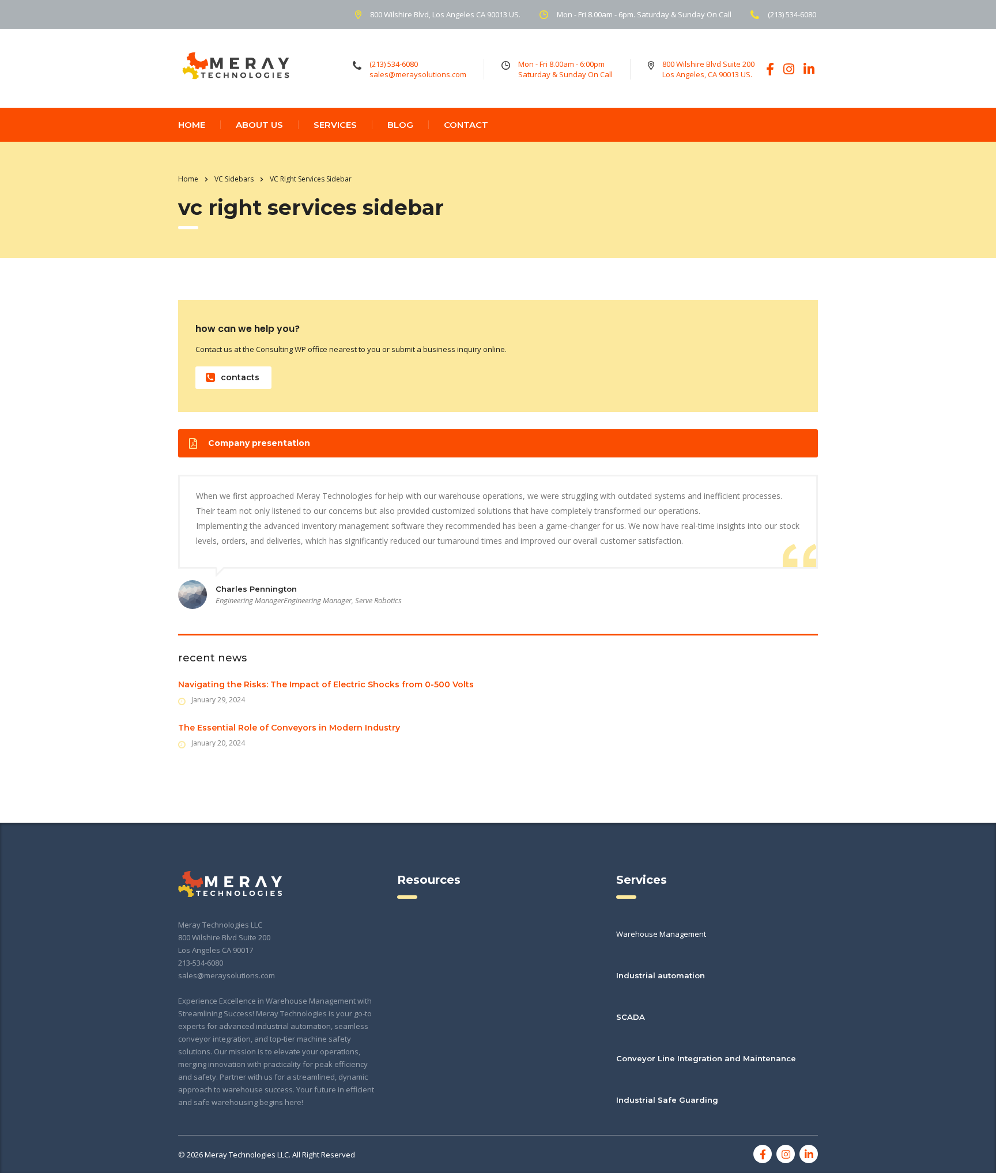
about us (259, 124)
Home (188, 179)
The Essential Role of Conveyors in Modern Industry (289, 727)
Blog (400, 124)
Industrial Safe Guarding (667, 1099)
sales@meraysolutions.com (226, 975)
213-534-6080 (200, 963)
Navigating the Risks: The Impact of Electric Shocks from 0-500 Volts (326, 684)
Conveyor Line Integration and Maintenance (706, 1058)
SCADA (630, 1016)
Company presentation (259, 443)
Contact (466, 124)
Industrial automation (660, 975)
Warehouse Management (661, 934)
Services (335, 124)
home (191, 124)
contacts (240, 377)
